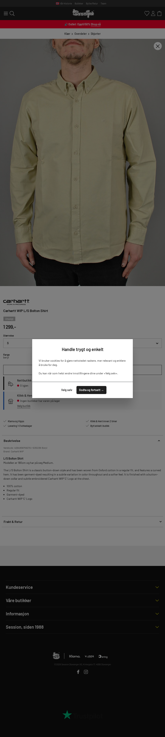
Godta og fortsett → (91, 390)
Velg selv (66, 390)
